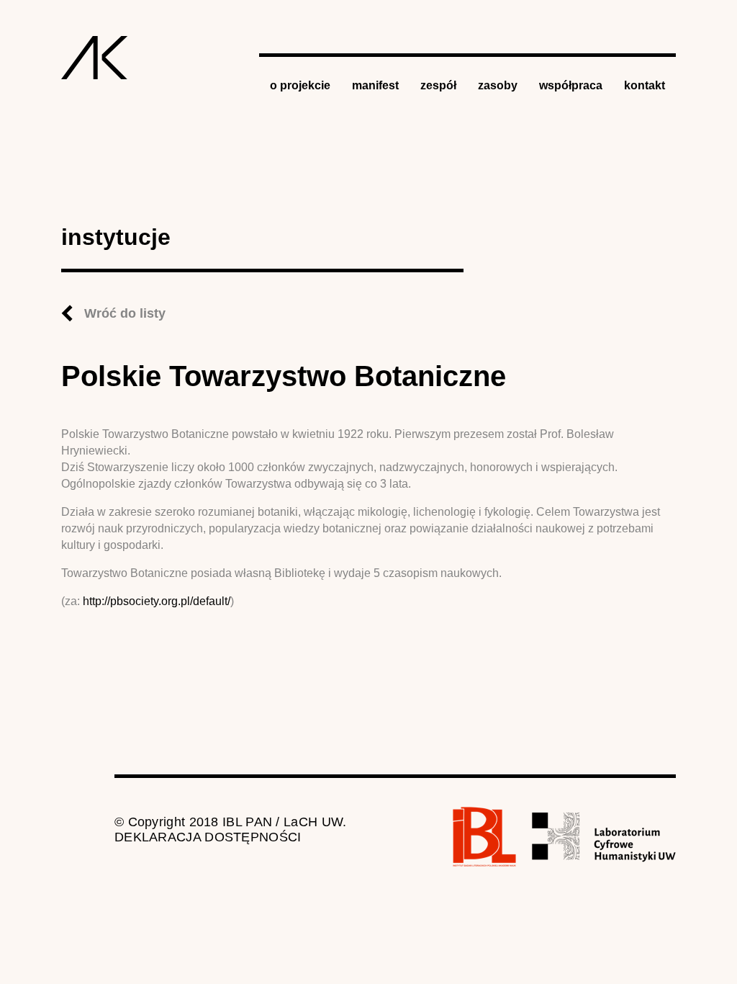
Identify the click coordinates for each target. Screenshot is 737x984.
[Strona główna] (94, 57)
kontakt (644, 85)
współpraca (570, 85)
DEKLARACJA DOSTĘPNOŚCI (208, 837)
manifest (375, 85)
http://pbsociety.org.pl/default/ (156, 601)
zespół (438, 85)
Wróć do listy (125, 313)
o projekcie (300, 85)
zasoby (497, 85)
